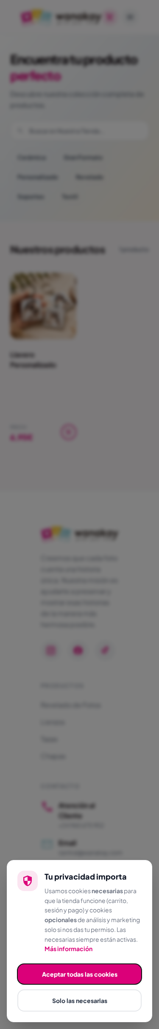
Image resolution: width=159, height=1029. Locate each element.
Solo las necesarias (79, 1000)
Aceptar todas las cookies (79, 974)
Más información (68, 948)
